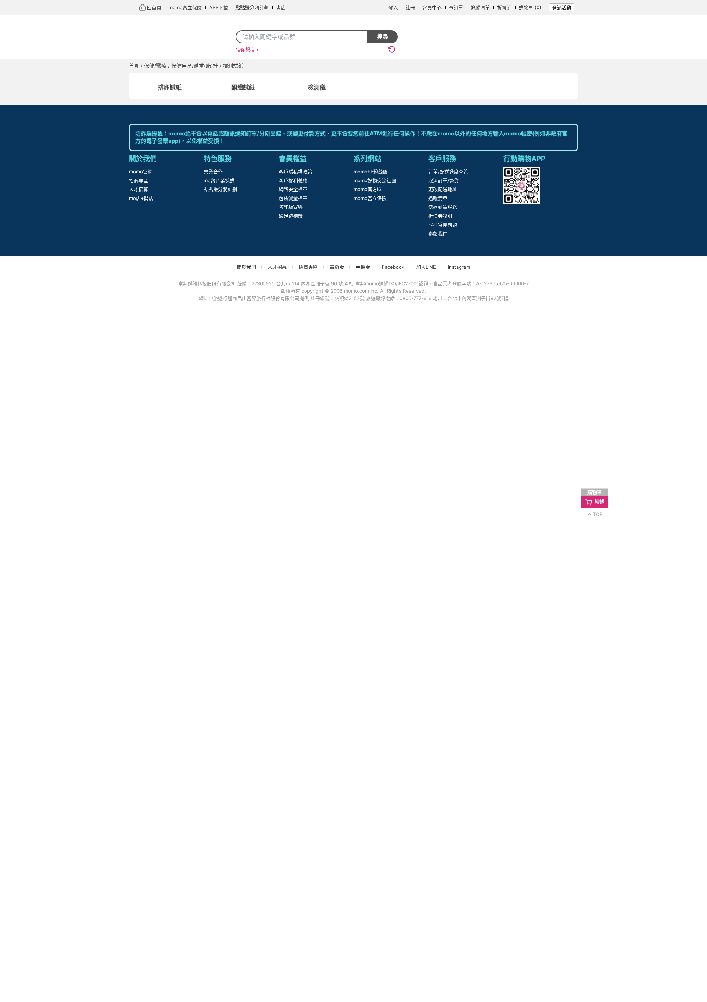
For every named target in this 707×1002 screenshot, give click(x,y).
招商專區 (138, 867)
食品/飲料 (464, 65)
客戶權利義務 (293, 867)
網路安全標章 (293, 876)
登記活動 (561, 7)
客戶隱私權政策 (295, 858)
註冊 (411, 7)
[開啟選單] (571, 66)
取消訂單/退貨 (443, 867)
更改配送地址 (442, 876)
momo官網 (141, 858)
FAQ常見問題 (442, 911)
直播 (197, 65)
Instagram (458, 954)
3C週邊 (395, 65)
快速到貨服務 (442, 894)
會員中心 (433, 7)
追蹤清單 (481, 7)
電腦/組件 (362, 65)
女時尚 (518, 65)
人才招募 (138, 876)
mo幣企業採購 (219, 867)
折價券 (506, 7)
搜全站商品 (342, 36)
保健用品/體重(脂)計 (200, 80)
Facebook (393, 954)
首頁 (142, 65)
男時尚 (545, 65)
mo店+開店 (141, 885)
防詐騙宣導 (291, 894)
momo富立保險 (370, 885)
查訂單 (457, 7)
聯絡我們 (437, 920)
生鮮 (493, 65)
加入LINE (425, 954)
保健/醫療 (428, 65)
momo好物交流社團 (375, 867)
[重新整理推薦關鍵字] (391, 49)
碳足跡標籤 (291, 903)
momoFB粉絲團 (371, 858)
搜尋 (382, 36)
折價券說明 (440, 903)
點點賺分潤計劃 (220, 876)
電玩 (297, 65)
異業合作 (213, 858)
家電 (276, 65)
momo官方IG (368, 876)
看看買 (251, 65)
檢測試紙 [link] (241, 80)
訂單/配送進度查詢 (448, 858)
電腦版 (337, 954)
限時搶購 (170, 65)
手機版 (363, 954)
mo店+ (223, 65)
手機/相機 (326, 65)
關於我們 (246, 954)
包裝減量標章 (293, 885)
